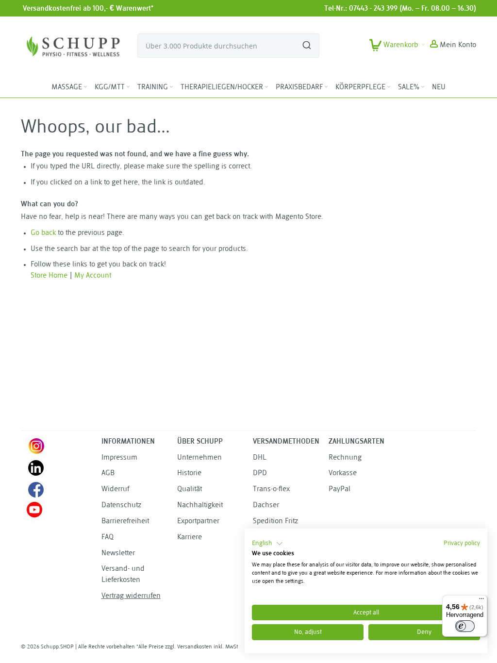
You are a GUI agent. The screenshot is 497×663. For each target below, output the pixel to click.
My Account (92, 276)
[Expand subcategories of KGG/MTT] (128, 87)
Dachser (266, 505)
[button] (453, 45)
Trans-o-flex (271, 489)
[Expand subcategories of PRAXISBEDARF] (326, 87)
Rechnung (345, 458)
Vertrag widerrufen (131, 596)
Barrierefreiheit (125, 521)
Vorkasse (343, 473)
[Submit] (306, 41)
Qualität (189, 489)
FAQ (107, 537)
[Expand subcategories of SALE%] (422, 87)
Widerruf (115, 489)
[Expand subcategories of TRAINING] (171, 87)
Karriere (189, 537)
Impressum (119, 458)
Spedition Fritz (275, 521)
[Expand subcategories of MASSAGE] (85, 87)
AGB (108, 473)
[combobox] (228, 45)
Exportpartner (198, 521)
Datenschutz (121, 505)
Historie (189, 473)
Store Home (49, 276)
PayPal (339, 489)
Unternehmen (199, 458)
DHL (259, 458)
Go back (43, 233)
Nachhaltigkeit (200, 505)
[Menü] (481, 601)
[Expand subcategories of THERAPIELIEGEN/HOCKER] (266, 87)
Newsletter (118, 553)
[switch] (465, 626)
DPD (260, 473)
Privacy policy (462, 543)
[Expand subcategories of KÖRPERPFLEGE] (388, 87)
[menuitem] (70, 88)
